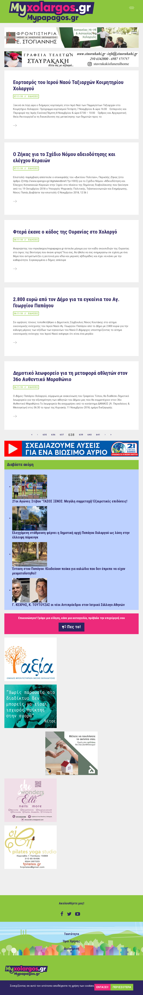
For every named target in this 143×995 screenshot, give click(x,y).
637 (62, 435)
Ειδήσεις (33, 96)
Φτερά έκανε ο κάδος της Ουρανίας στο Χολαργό (65, 232)
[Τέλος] (111, 434)
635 (45, 435)
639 (81, 435)
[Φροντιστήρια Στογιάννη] (71, 37)
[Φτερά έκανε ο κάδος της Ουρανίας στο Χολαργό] (15, 269)
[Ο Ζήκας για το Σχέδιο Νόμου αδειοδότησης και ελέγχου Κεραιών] (15, 201)
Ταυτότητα (71, 934)
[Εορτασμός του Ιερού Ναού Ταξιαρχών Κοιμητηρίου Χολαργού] (15, 125)
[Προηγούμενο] (37, 434)
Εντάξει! (102, 987)
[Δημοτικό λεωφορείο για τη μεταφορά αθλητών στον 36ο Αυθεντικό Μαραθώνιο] (15, 416)
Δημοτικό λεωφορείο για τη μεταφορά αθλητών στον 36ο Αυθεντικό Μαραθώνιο (70, 376)
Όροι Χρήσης (71, 941)
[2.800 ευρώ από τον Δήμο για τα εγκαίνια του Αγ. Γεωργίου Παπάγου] (15, 342)
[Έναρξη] (31, 434)
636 (53, 435)
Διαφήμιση (71, 948)
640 (90, 435)
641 (98, 435)
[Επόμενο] (105, 434)
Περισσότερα (122, 987)
